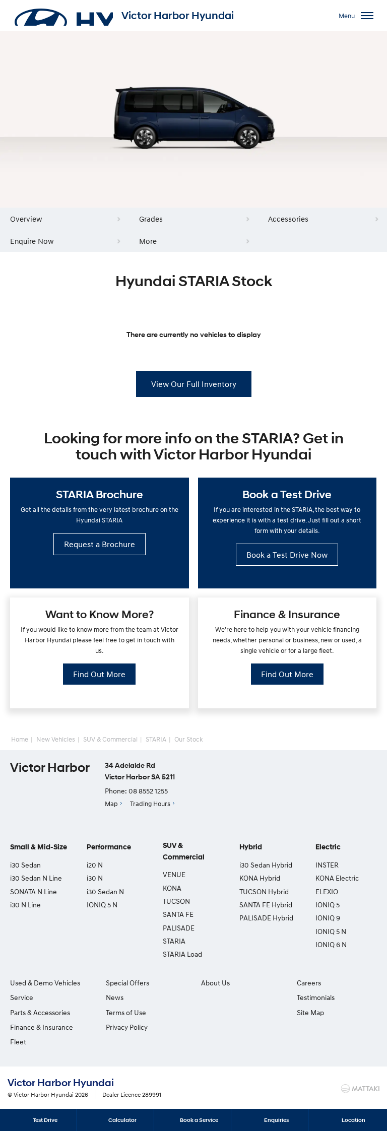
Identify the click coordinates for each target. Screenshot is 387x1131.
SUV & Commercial (110, 739)
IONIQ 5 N (102, 904)
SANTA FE (178, 914)
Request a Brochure (99, 544)
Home (19, 739)
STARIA (156, 739)
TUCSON (176, 901)
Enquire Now (32, 240)
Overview (26, 218)
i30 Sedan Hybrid (265, 864)
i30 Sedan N (105, 891)
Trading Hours (150, 804)
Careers (309, 982)
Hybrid (250, 847)
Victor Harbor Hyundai (177, 16)
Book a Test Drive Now (287, 555)
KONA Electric (337, 878)
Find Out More (99, 674)
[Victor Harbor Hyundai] (63, 16)
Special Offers (127, 982)
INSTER (327, 864)
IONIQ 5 (327, 904)
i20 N (95, 864)
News (114, 997)
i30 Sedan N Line (36, 878)
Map (111, 804)
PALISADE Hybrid (266, 917)
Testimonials (316, 997)
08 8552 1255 (148, 790)
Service (21, 997)
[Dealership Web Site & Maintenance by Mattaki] (360, 1088)
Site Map (310, 1012)
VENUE (174, 874)
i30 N (95, 878)
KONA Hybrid (259, 878)
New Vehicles (55, 739)
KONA (172, 888)
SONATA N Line (33, 891)
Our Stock (188, 739)
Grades (151, 218)
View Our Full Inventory (193, 384)
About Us (215, 982)
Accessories (288, 218)
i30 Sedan (25, 864)
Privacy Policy (127, 1027)
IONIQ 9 (327, 917)
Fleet (18, 1041)
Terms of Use (126, 1012)
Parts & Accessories (40, 1012)
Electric (328, 847)
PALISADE (179, 927)
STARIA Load (182, 954)
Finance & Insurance (41, 1027)
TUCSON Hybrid (264, 891)
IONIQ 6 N (331, 944)
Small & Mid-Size (38, 847)
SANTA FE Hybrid (265, 904)
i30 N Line (25, 904)
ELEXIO (326, 891)
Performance (109, 847)
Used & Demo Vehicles (45, 982)
